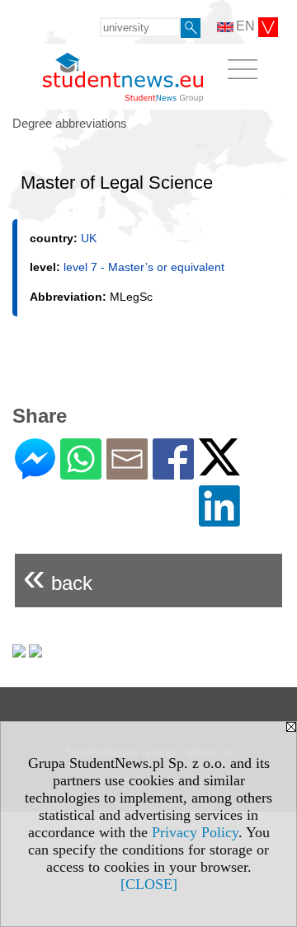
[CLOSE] (148, 884)
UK (89, 238)
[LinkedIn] (219, 519)
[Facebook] (173, 472)
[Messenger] (35, 472)
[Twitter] (219, 468)
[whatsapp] (80, 472)
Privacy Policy (195, 832)
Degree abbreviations (69, 123)
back (57, 576)
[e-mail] (127, 472)
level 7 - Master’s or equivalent (144, 267)
